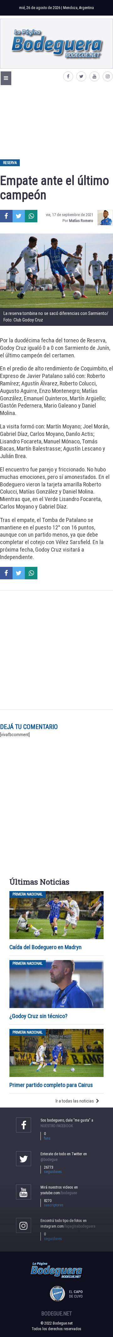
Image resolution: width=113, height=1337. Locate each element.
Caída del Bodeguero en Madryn (45, 947)
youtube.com (58, 1193)
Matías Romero (81, 220)
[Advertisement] (56, 122)
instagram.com (67, 1226)
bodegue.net (56, 1313)
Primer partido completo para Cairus (51, 1085)
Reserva (10, 163)
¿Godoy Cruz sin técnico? (39, 1016)
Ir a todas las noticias (75, 1100)
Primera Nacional (28, 894)
